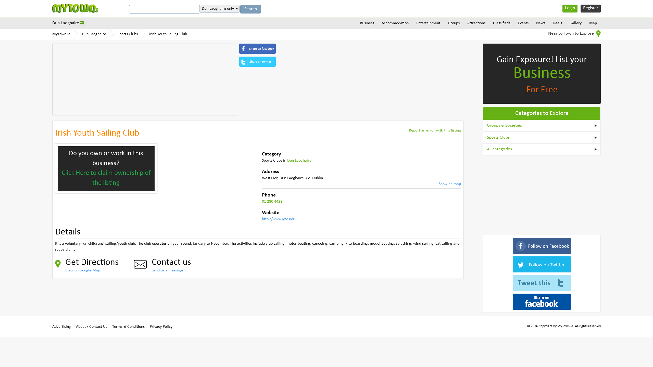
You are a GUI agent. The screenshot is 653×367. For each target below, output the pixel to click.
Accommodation (395, 23)
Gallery (576, 23)
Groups (454, 23)
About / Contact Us (91, 327)
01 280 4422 (272, 202)
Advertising (61, 327)
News (540, 23)
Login (570, 8)
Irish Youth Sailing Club (168, 34)
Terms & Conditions (128, 327)
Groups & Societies (504, 125)
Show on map (450, 184)
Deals (557, 23)
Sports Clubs (128, 34)
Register (590, 8)
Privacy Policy (161, 327)
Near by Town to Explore (571, 33)
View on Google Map (82, 270)
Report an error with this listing (435, 130)
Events (523, 23)
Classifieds (501, 23)
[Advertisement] (145, 79)
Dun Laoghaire (65, 23)
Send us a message (167, 270)
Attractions (476, 23)
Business (367, 23)
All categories (499, 149)
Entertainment (428, 23)
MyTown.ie (61, 34)
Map (593, 23)
